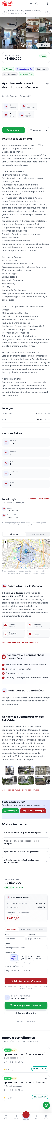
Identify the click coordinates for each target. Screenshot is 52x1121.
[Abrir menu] (30, 3)
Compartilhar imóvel (27, 1013)
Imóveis (20, 11)
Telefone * (31, 935)
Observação (14, 967)
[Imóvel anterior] (4, 12)
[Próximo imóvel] (47, 12)
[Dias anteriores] (7, 958)
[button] (26, 551)
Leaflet (24, 568)
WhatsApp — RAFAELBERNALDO (27, 1005)
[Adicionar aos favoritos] (47, 83)
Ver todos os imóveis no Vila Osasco (19, 642)
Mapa (15, 534)
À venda (28, 11)
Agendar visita (40, 130)
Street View (39, 534)
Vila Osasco (12, 14)
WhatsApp (15, 130)
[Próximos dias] (45, 958)
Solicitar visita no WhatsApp (27, 981)
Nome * (7, 935)
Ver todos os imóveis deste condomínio (20, 790)
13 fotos (44, 45)
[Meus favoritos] (41, 3)
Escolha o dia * (11, 953)
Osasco (37, 11)
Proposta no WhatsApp (33, 810)
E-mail (7, 944)
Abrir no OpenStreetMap (40, 498)
